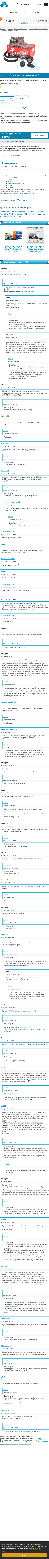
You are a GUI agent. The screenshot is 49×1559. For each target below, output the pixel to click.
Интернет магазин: (7, 96)
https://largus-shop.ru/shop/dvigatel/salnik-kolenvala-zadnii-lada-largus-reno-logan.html (24, 1029)
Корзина (25, 5)
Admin (5, 281)
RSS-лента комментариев (43, 1440)
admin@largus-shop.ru (15, 1099)
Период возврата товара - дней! (24, 75)
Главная (2, 29)
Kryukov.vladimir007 (9, 702)
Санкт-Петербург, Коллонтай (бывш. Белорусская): (7, 100)
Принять (24, 1555)
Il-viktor (4, 1067)
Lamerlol (4, 1266)
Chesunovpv (6, 1318)
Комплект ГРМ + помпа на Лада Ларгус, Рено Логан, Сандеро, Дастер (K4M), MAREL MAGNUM (35, 248)
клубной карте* (9, 141)
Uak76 (3, 1106)
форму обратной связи (22, 1444)
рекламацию (8, 1306)
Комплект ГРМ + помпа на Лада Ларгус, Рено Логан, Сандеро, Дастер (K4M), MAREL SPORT (13, 248)
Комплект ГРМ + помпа (20, 29)
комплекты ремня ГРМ (26, 193)
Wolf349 (4, 1377)
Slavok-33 (5, 471)
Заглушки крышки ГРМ (16, 183)
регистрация (5, 1440)
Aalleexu (4, 443)
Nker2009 (4, 935)
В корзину (39, 135)
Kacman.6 (5, 1410)
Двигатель (10, 29)
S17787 (4, 1219)
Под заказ (19, 98)
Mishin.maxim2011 (13, 502)
